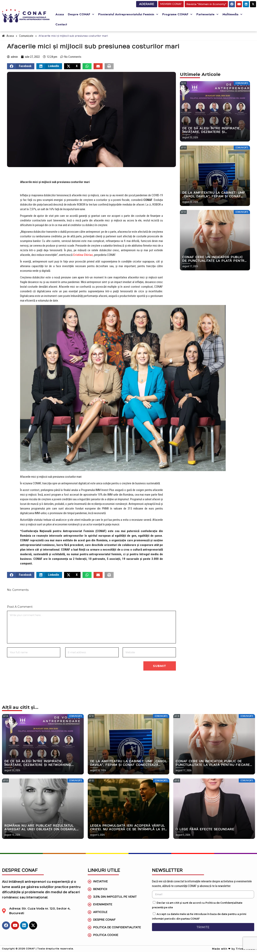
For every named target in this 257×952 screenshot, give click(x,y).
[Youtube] (239, 4)
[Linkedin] (246, 4)
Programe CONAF (175, 14)
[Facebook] (232, 4)
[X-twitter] (253, 4)
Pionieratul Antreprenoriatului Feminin (126, 14)
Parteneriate (205, 14)
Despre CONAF (79, 14)
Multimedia (230, 14)
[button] (20, 66)
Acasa (59, 14)
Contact (61, 24)
